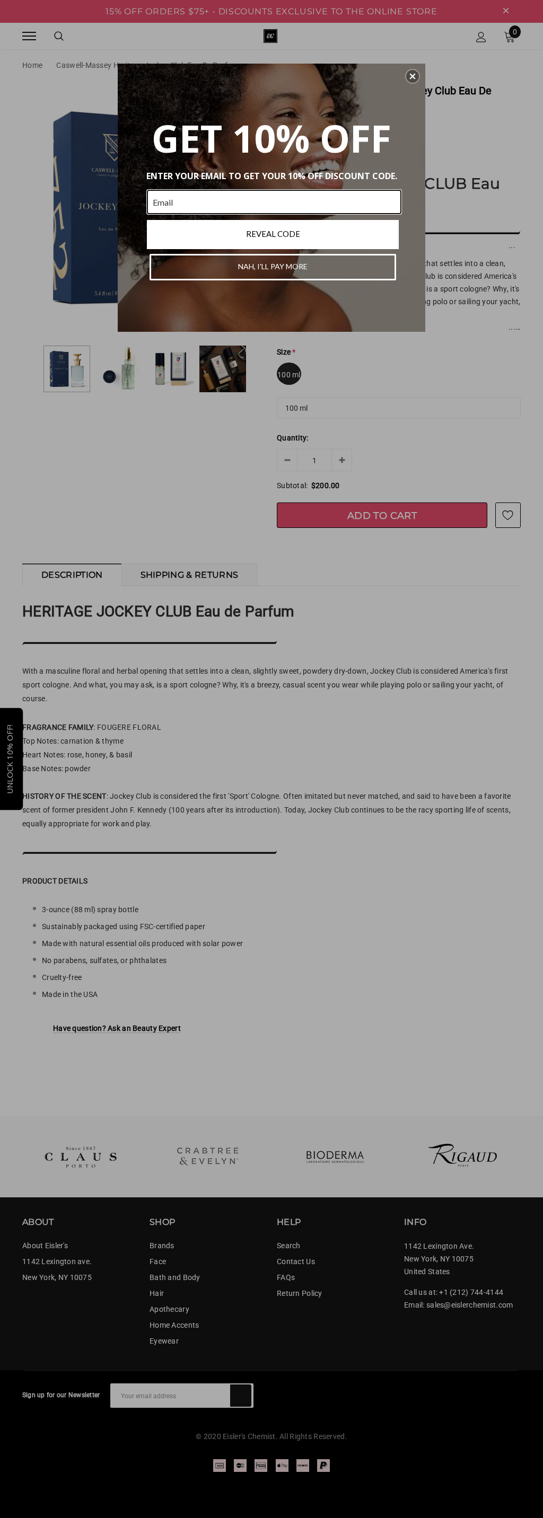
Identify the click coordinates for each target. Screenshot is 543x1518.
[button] (412, 76)
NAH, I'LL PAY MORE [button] (273, 266)
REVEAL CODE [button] (273, 234)
